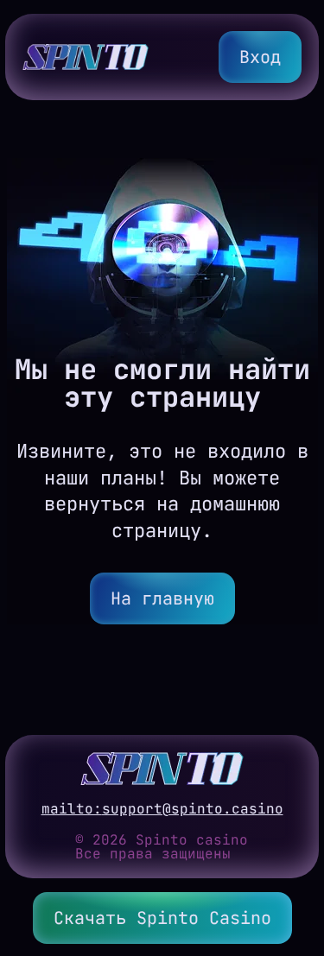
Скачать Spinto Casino (162, 918)
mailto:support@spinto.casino (162, 809)
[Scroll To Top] (294, 858)
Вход (260, 57)
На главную (162, 598)
